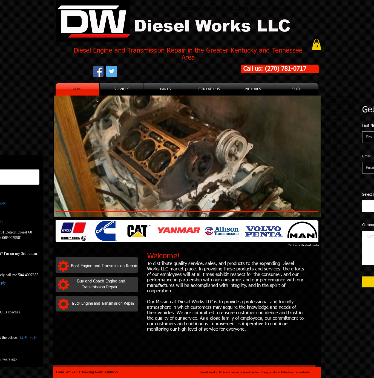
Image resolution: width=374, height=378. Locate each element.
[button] (316, 44)
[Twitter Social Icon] (111, 71)
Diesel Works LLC (212, 26)
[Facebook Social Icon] (98, 71)
